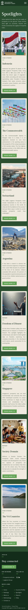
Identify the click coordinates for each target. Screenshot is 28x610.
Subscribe (8, 567)
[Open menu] (25, 3)
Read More (8, 90)
